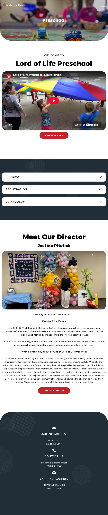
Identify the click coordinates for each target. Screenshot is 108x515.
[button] (103, 5)
